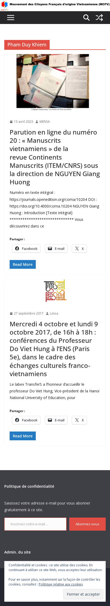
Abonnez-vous (87, 524)
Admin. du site (17, 552)
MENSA (45, 121)
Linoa (54, 313)
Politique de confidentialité (29, 486)
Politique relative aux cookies (61, 584)
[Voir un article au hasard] (99, 17)
